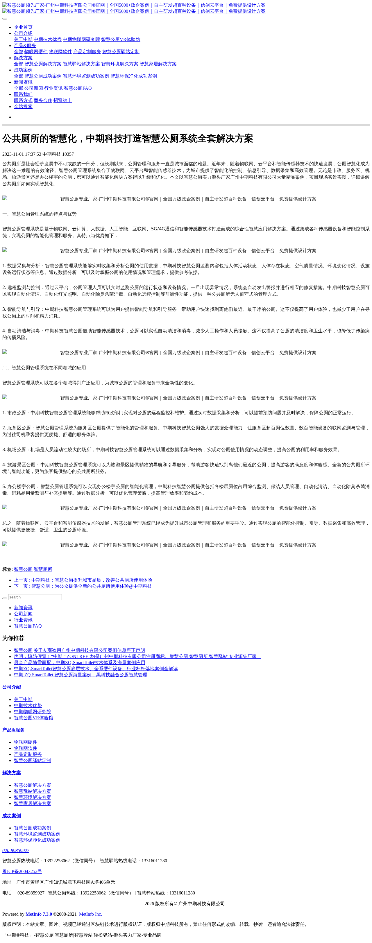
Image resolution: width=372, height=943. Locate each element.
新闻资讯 (23, 82)
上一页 (83, 580)
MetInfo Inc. (90, 914)
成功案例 (23, 69)
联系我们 (23, 94)
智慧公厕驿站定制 (121, 51)
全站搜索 (23, 106)
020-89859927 (15, 850)
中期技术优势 (48, 39)
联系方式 (23, 100)
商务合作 (43, 100)
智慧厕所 (43, 569)
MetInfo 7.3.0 (39, 914)
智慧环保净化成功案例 (133, 75)
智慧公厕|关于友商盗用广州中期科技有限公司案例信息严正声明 (79, 650)
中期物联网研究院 (81, 39)
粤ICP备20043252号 (22, 871)
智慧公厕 (23, 569)
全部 (18, 51)
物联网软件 (60, 51)
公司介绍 (23, 33)
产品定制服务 (87, 51)
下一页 (83, 586)
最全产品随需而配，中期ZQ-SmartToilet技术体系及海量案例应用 (79, 662)
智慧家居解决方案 (158, 63)
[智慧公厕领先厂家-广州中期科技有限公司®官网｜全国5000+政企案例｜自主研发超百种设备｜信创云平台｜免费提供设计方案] (186, 8)
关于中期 (23, 39)
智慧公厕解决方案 (43, 63)
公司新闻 (33, 88)
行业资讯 (53, 88)
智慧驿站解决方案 (81, 63)
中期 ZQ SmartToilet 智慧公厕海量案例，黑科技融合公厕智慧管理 (80, 674)
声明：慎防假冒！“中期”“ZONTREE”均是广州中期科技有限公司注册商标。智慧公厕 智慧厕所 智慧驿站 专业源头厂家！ (137, 656)
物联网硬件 (36, 51)
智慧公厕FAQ (78, 88)
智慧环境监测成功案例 (86, 75)
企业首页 (23, 27)
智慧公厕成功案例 (43, 75)
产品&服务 (25, 45)
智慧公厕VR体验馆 (120, 39)
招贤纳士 (62, 100)
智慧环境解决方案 (119, 63)
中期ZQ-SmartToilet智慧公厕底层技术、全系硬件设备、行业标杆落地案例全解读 (96, 668)
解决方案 (23, 57)
